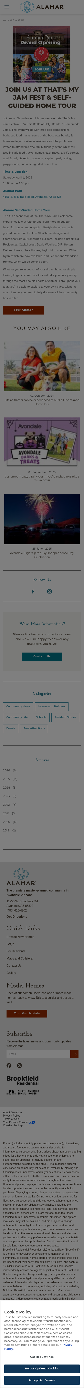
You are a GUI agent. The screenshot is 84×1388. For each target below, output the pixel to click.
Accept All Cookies (42, 1380)
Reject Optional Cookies (42, 1368)
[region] (42, 1344)
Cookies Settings (42, 1357)
